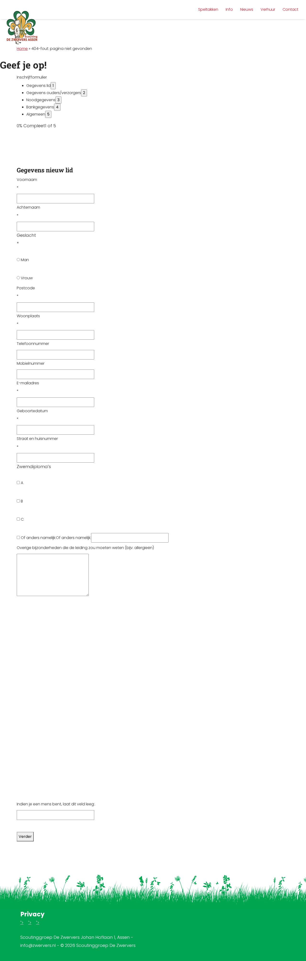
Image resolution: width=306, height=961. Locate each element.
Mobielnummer (30, 363)
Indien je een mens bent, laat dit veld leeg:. (56, 804)
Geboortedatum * (32, 415)
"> (21, 922)
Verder (25, 836)
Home (22, 48)
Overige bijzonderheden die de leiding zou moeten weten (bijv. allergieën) (85, 547)
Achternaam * (28, 211)
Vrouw (26, 278)
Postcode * (26, 292)
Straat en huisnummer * (37, 442)
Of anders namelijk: (38, 537)
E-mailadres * (28, 387)
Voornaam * (27, 183)
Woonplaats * (28, 320)
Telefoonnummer (33, 343)
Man (24, 260)
